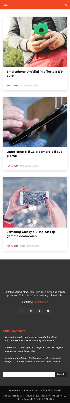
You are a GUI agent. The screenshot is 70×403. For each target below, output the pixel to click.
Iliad (50, 12)
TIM (66, 12)
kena (59, 12)
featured (12, 85)
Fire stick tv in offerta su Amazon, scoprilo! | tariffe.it (31, 337)
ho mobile (40, 12)
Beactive (8, 12)
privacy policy (30, 390)
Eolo (18, 12)
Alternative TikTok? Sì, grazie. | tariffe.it (24, 347)
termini (57, 390)
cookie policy (46, 390)
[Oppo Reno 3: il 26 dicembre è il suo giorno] (35, 122)
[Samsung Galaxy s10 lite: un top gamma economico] (35, 202)
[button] (65, 4)
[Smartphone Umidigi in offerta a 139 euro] (35, 42)
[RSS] (39, 311)
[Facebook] (22, 311)
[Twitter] (48, 311)
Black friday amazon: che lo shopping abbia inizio (29, 340)
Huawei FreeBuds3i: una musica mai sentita (38, 361)
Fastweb (27, 12)
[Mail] (30, 311)
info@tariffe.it (41, 301)
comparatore (15, 390)
